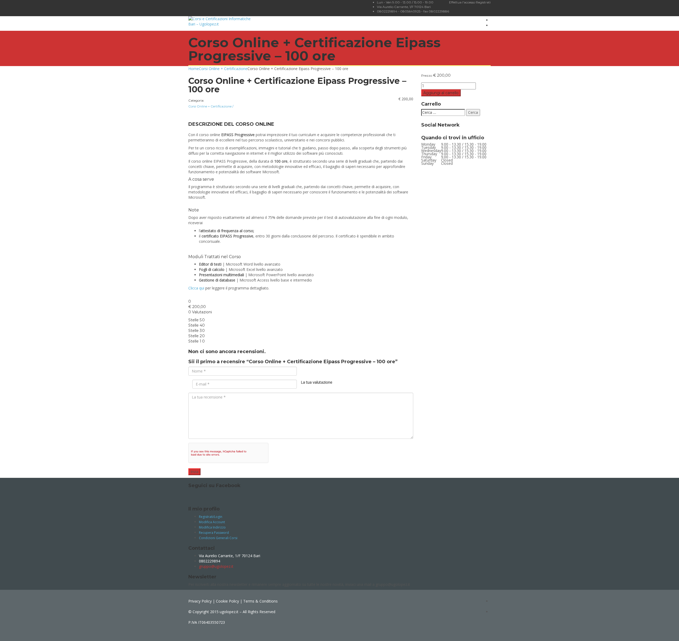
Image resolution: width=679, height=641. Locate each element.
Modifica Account (212, 522)
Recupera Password (214, 532)
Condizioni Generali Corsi (218, 538)
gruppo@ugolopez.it (216, 566)
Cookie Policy (227, 601)
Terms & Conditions (260, 601)
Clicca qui (196, 288)
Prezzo (426, 75)
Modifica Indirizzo (212, 527)
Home (193, 68)
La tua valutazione (316, 382)
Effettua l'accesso (462, 2)
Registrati (483, 2)
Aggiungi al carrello (441, 92)
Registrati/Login (210, 516)
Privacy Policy (200, 601)
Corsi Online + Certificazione (223, 68)
